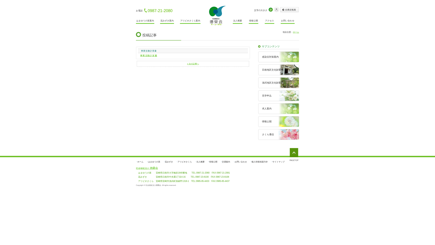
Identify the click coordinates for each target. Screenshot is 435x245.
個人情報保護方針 (259, 162)
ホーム (140, 162)
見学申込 (267, 95)
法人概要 (237, 20)
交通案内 (226, 162)
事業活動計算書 (148, 55)
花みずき (169, 162)
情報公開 (253, 20)
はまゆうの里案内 (145, 20)
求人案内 (267, 108)
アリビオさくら (185, 162)
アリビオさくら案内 (190, 20)
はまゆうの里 (154, 162)
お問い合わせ (287, 20)
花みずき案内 (167, 20)
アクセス (269, 20)
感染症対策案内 (270, 56)
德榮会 (147, 168)
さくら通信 (268, 134)
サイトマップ (278, 162)
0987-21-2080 (160, 10)
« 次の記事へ (193, 64)
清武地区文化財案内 (272, 82)
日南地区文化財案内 (272, 69)
